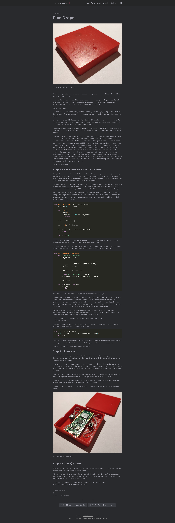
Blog (87, 3)
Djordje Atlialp (101, 518)
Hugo (79, 518)
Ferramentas (96, 3)
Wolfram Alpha (62, 320)
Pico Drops (63, 17)
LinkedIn (106, 3)
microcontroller (61, 490)
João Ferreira (88, 516)
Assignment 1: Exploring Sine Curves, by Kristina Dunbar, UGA (80, 318)
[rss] (98, 516)
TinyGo (91, 178)
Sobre (113, 3)
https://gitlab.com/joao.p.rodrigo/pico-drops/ (70, 484)
